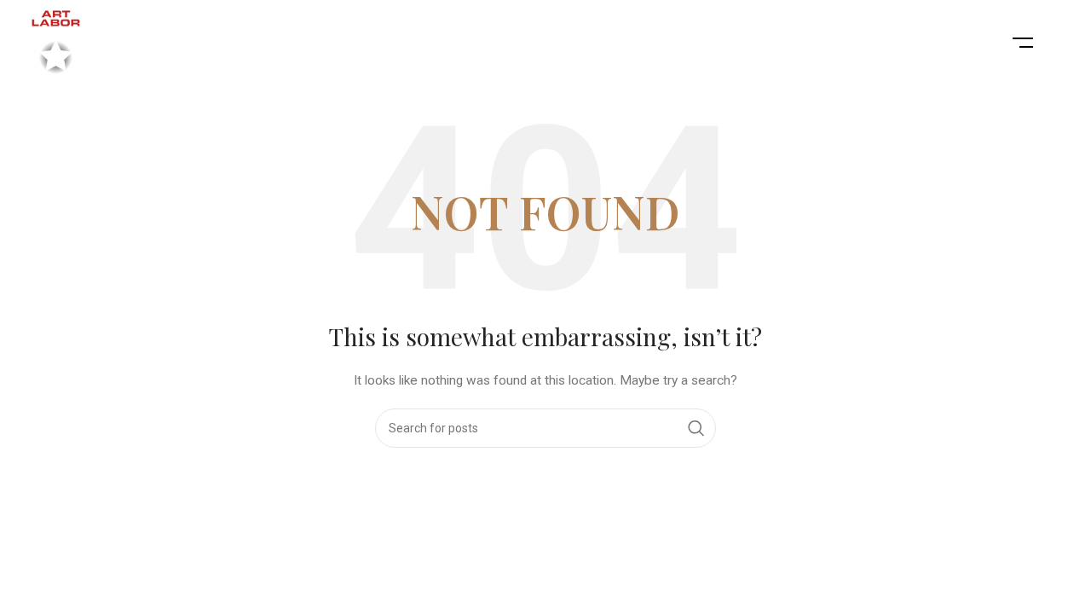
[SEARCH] (696, 428)
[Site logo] (56, 42)
